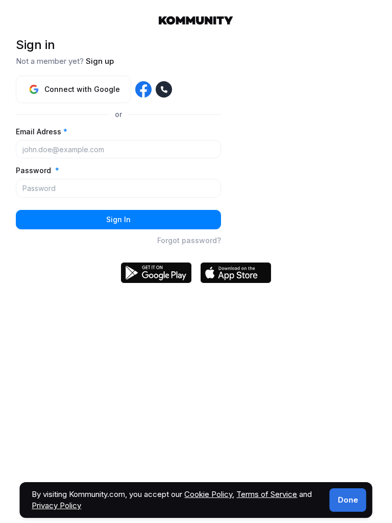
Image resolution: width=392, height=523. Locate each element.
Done (348, 500)
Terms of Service (266, 494)
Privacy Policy (56, 505)
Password (37, 170)
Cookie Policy (208, 494)
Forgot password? (189, 240)
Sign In (118, 219)
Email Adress (41, 131)
